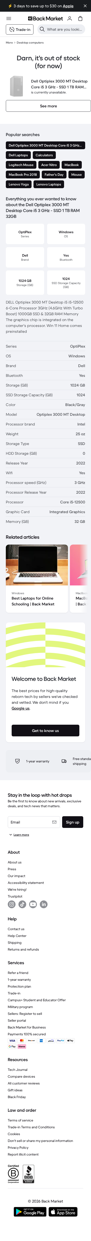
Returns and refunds (23, 949)
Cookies (14, 1134)
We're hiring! (17, 889)
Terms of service (20, 1120)
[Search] (42, 29)
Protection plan (19, 986)
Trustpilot (15, 896)
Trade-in (14, 993)
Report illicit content (23, 1154)
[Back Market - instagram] (12, 904)
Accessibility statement (26, 882)
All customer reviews (24, 1083)
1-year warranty (19, 979)
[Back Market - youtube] (33, 904)
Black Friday (17, 1097)
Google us (21, 708)
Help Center (17, 936)
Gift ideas (15, 1090)
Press (12, 869)
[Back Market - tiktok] (22, 904)
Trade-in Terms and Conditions (31, 1127)
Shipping (15, 942)
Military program (20, 1007)
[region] (45, 580)
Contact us (16, 929)
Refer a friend (18, 973)
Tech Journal (17, 1069)
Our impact (16, 876)
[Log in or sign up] (69, 18)
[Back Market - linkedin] (44, 904)
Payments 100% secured (27, 1034)
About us (15, 862)
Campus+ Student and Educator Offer (37, 1000)
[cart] (80, 18)
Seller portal (17, 1020)
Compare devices (21, 1076)
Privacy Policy (18, 1147)
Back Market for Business (27, 1027)
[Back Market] (45, 18)
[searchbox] (65, 29)
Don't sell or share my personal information (40, 1141)
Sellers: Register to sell (25, 1013)
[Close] (85, 6)
